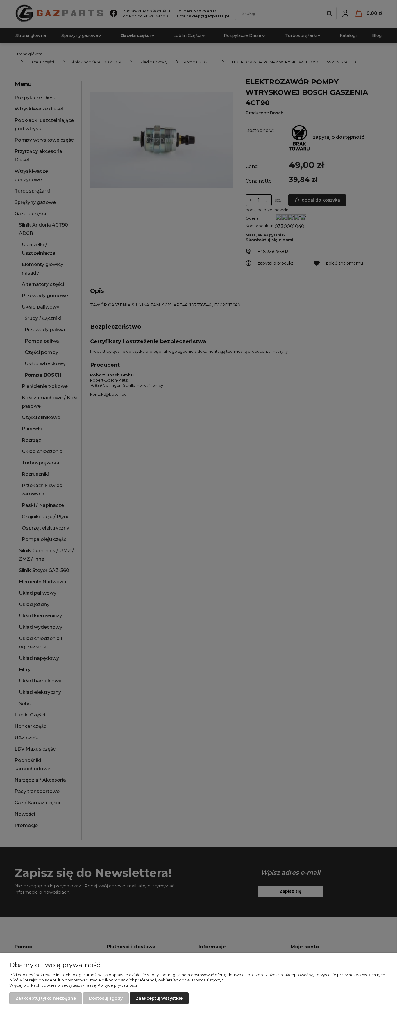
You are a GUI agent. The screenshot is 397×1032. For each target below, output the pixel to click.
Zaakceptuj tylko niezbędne (45, 998)
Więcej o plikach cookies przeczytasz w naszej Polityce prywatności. (73, 985)
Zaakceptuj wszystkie (159, 998)
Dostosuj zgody (106, 998)
